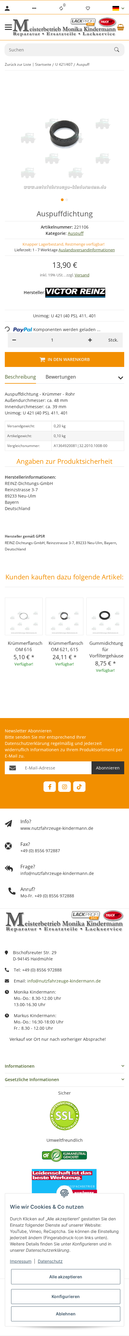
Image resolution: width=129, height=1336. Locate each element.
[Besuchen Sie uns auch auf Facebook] (50, 786)
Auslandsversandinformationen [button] (86, 249)
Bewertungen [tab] (61, 377)
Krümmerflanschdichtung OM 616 (24, 646)
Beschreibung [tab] (20, 377)
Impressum (21, 1261)
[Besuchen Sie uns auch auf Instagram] (64, 786)
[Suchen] (119, 49)
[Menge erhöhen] (90, 340)
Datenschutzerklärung (27, 743)
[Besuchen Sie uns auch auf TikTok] (79, 786)
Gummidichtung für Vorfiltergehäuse (105, 649)
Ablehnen (66, 1313)
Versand (82, 275)
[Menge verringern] (14, 340)
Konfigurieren (66, 1296)
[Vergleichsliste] (61, 8)
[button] (34, 8)
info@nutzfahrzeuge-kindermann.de (64, 981)
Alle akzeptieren (65, 1276)
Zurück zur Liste (18, 64)
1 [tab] (62, 199)
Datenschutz (50, 1261)
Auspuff (75, 233)
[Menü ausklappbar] (8, 27)
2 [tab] (66, 199)
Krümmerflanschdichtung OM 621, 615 (64, 646)
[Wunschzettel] (88, 8)
